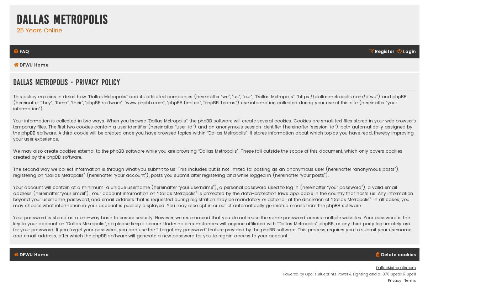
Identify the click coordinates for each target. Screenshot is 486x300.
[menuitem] (21, 52)
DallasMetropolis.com (396, 267)
